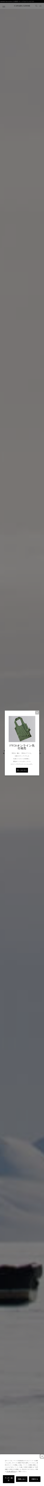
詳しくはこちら (22, 770)
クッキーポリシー (11, 1471)
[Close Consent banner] (42, 1456)
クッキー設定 (9, 1479)
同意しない (22, 1479)
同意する (35, 1479)
